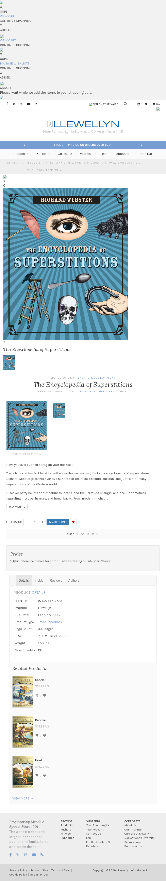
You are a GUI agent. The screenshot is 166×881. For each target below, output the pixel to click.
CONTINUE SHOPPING (15, 21)
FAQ (88, 838)
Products (34, 163)
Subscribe (67, 838)
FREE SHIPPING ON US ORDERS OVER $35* (83, 145)
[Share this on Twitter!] (82, 534)
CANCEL (6, 88)
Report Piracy (39, 874)
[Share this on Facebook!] (78, 534)
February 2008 (50, 391)
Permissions (132, 842)
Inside (39, 580)
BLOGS (104, 154)
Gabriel (40, 680)
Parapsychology (122, 163)
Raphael (41, 720)
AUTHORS (43, 154)
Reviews (56, 580)
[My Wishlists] (146, 104)
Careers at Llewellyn (137, 833)
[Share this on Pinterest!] (88, 534)
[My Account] (138, 104)
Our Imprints (133, 829)
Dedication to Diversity (139, 838)
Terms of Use (39, 870)
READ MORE (16, 507)
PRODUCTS (21, 154)
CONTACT (147, 154)
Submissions (133, 846)
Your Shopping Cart (99, 825)
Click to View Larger (25, 454)
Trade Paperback (50, 622)
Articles (66, 833)
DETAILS (39, 592)
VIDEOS (85, 154)
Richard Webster (98, 391)
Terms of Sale (60, 870)
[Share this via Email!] (98, 534)
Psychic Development (43, 170)
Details (24, 580)
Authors (73, 580)
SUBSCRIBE (124, 154)
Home (15, 163)
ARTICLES (65, 154)
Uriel (38, 760)
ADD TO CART (59, 522)
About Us (130, 825)
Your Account (95, 829)
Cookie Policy (18, 874)
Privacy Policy (18, 870)
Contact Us (93, 833)
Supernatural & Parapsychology (75, 163)
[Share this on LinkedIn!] (93, 534)
